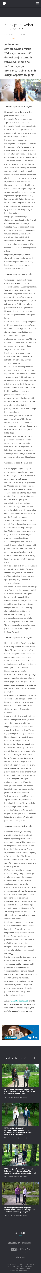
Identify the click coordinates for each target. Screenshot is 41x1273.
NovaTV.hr (4, 3)
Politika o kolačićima (20, 1268)
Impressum (11, 1264)
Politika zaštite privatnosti (20, 1266)
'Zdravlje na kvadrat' (19, 1001)
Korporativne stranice (20, 1270)
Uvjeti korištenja (26, 1264)
